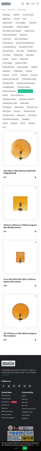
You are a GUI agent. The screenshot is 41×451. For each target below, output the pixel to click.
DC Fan (14, 75)
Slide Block (6, 71)
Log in (24, 396)
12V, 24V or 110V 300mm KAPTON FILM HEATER (19, 172)
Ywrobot (17, 19)
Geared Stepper (8, 27)
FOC (4, 127)
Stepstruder (24, 59)
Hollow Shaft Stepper (10, 35)
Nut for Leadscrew (17, 95)
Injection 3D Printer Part (11, 79)
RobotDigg (6, 15)
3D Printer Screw (29, 111)
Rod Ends (34, 75)
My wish (25, 402)
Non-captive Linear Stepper (12, 31)
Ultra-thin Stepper (23, 27)
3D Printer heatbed (24, 87)
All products (11, 9)
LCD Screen (32, 115)
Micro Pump (7, 111)
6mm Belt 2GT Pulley (26, 47)
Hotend (14, 59)
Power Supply (7, 63)
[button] (23, 4)
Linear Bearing (8, 43)
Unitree (5, 123)
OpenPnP (32, 123)
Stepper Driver (29, 31)
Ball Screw (23, 35)
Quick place (8, 402)
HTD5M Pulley (18, 55)
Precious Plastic (28, 15)
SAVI (24, 19)
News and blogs (7, 411)
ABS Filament (19, 107)
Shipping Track (27, 412)
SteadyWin (25, 119)
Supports (25, 418)
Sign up (24, 399)
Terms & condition (8, 418)
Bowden (5, 59)
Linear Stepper (21, 23)
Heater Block (24, 103)
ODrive (23, 123)
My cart (24, 405)
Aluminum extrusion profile (26, 83)
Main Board (21, 115)
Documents (26, 415)
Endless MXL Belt (8, 67)
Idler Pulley (30, 55)
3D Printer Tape (32, 107)
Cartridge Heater (8, 87)
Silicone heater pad (9, 91)
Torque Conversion (29, 409)
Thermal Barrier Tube (10, 103)
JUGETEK (16, 15)
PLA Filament (7, 107)
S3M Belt (34, 67)
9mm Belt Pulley (8, 51)
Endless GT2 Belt (21, 63)
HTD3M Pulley (32, 51)
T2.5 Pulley (6, 55)
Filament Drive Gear (9, 99)
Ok (25, 448)
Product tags (6, 399)
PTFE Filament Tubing (29, 79)
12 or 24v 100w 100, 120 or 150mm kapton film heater (20, 280)
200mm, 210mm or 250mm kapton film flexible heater (20, 226)
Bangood (14, 123)
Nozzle (5, 95)
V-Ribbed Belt (18, 71)
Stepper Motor (7, 23)
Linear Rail (32, 23)
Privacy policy (6, 414)
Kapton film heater (25, 91)
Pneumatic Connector (26, 99)
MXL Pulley (20, 51)
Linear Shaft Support (21, 39)
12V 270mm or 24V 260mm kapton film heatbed (20, 334)
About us (4, 408)
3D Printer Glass (8, 83)
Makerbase (6, 19)
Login (32, 4)
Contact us (5, 405)
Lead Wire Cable (8, 115)
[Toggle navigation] (38, 3)
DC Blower (24, 75)
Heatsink (29, 71)
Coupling (6, 75)
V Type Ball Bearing (9, 47)
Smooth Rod (7, 39)
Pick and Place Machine (11, 119)
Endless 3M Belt (23, 67)
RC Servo (17, 111)
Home (3, 9)
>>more (6, 375)
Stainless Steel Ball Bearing (25, 43)
